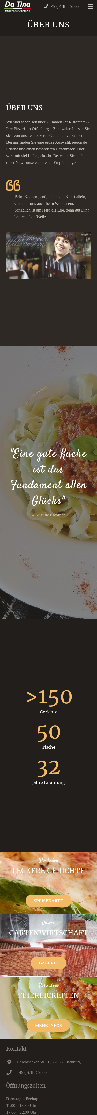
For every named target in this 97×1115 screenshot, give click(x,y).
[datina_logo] (17, 6)
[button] (90, 6)
